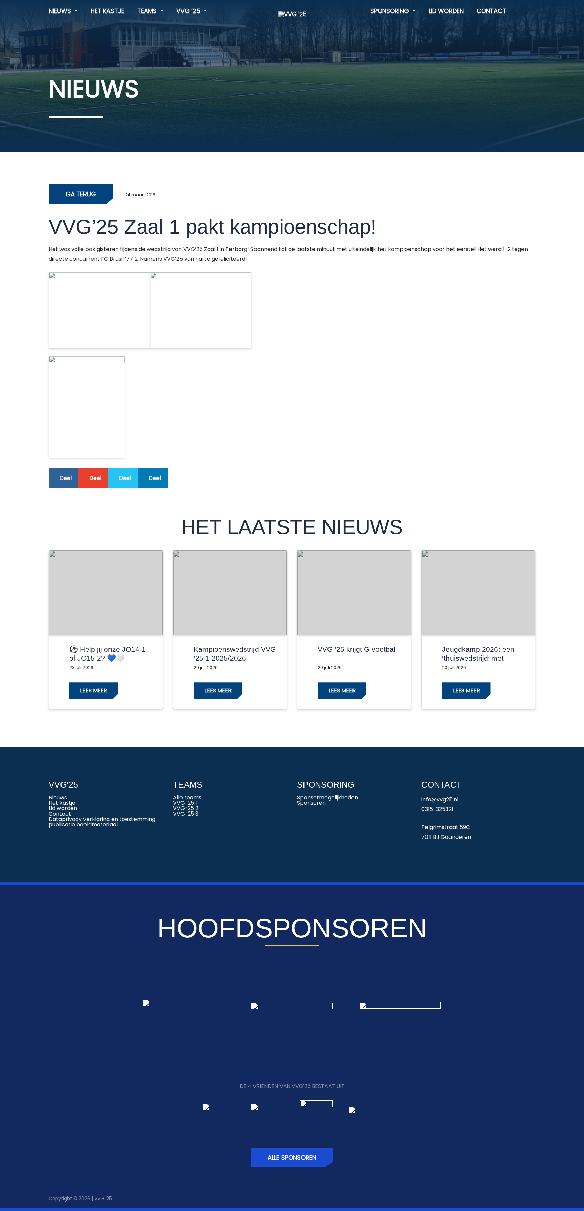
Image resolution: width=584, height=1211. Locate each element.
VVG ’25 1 (185, 803)
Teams (148, 11)
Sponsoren (311, 803)
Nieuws (61, 11)
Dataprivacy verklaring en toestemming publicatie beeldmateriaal (102, 821)
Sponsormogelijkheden (327, 797)
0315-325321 (437, 809)
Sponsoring (390, 11)
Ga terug (81, 194)
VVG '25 (103, 1198)
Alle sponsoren (292, 1157)
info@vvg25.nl (439, 799)
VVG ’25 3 (185, 814)
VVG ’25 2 (185, 808)
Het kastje (107, 11)
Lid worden (446, 11)
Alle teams (187, 797)
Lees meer (93, 690)
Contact (491, 11)
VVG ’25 (189, 11)
